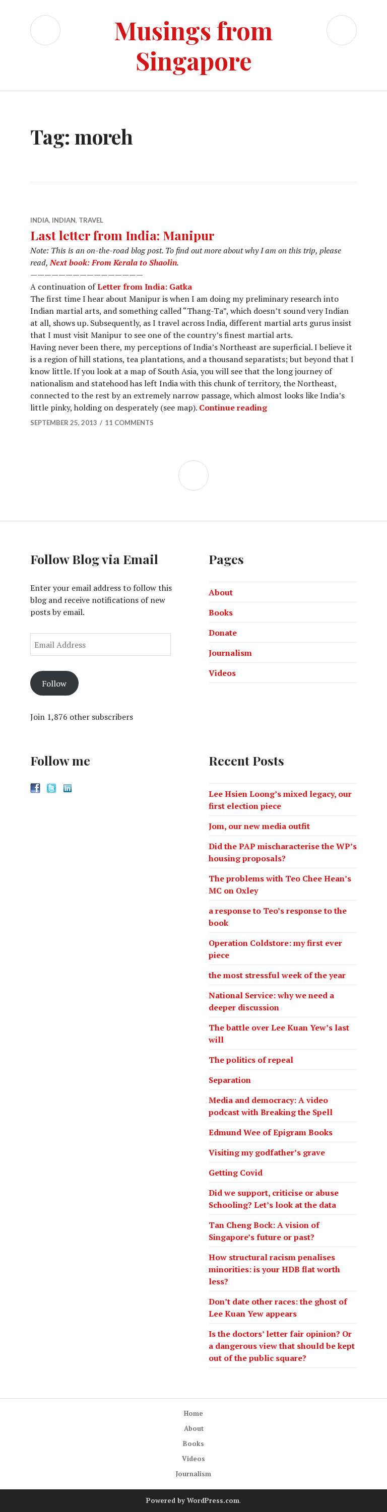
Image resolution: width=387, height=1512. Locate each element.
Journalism (230, 652)
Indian (64, 220)
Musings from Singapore (193, 45)
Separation (230, 1079)
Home (193, 1413)
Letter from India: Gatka (144, 286)
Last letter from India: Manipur (122, 235)
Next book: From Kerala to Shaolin (113, 262)
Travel (91, 220)
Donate (223, 632)
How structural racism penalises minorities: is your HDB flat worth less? (274, 1269)
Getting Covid (236, 1172)
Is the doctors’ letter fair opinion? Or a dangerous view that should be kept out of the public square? (282, 1345)
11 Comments (129, 423)
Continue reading (233, 407)
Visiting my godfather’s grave (267, 1152)
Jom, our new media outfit (259, 826)
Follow (54, 683)
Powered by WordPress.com (192, 1500)
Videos (222, 672)
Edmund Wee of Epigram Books (271, 1132)
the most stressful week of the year (277, 975)
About (221, 592)
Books (221, 612)
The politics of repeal (251, 1059)
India (39, 220)
